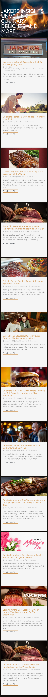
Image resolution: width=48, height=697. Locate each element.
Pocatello (29, 69)
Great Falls (8, 69)
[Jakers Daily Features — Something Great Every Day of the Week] (24, 160)
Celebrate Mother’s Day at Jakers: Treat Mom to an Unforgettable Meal (22, 556)
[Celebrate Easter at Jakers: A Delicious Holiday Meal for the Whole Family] (24, 653)
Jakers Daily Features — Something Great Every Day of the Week (23, 172)
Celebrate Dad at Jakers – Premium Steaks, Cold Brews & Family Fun (23, 446)
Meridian (23, 69)
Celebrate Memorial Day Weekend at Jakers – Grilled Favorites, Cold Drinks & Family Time (24, 502)
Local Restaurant (22, 617)
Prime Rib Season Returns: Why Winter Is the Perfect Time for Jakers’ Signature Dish (23, 227)
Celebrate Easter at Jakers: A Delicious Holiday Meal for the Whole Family (21, 665)
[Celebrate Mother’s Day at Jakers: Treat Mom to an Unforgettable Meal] (24, 544)
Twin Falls (42, 69)
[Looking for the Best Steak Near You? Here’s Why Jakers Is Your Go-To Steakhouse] (24, 599)
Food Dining (23, 231)
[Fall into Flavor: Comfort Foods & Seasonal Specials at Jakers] (24, 270)
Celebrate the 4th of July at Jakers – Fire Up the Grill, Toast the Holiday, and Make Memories (24, 393)
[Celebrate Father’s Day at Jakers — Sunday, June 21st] (24, 106)
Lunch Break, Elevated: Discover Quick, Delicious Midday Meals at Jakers (21, 337)
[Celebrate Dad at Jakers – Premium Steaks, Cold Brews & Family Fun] (24, 434)
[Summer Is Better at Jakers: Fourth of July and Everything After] (24, 51)
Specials (35, 69)
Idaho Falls (16, 69)
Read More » (10, 83)
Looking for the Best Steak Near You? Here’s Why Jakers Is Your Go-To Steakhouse (21, 612)
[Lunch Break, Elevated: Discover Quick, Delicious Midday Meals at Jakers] (24, 325)
